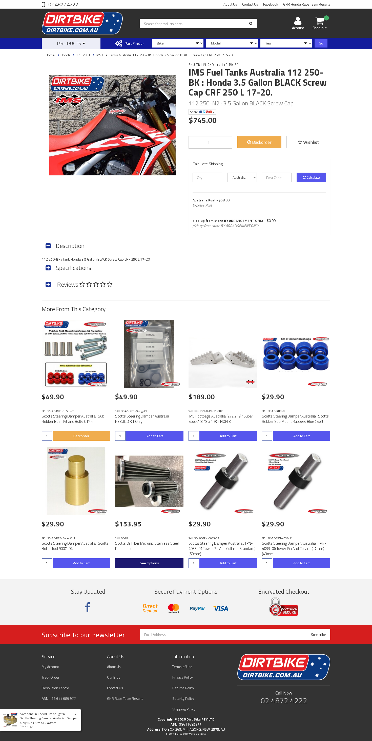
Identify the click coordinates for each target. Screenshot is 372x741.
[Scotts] (98, 384)
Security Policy (183, 698)
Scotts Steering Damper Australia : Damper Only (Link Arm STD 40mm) (49, 720)
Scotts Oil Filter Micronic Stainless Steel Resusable (147, 545)
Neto (203, 734)
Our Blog (113, 677)
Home (50, 55)
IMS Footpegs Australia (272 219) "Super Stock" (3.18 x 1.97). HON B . (221, 418)
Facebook (270, 4)
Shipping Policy (183, 709)
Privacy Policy (182, 677)
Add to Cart (155, 435)
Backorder (261, 142)
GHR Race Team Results (125, 698)
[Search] (251, 23)
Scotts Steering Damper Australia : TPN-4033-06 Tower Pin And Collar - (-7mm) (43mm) (294, 548)
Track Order (50, 677)
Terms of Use (182, 666)
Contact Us (250, 4)
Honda (65, 55)
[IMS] (250, 382)
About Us (230, 4)
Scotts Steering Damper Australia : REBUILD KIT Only (143, 418)
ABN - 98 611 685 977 (59, 698)
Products (69, 43)
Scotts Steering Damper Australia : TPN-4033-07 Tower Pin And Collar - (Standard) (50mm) (222, 548)
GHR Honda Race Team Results (306, 4)
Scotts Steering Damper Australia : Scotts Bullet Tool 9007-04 (75, 545)
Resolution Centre (55, 687)
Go (321, 43)
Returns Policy (183, 687)
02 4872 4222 (62, 4)
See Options (149, 563)
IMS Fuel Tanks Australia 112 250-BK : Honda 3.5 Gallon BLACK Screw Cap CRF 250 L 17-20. (164, 55)
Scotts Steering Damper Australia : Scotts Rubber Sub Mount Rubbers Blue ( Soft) (295, 418)
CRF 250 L (83, 55)
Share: (194, 111)
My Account (50, 666)
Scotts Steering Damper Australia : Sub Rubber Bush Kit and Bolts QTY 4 (73, 418)
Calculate (313, 177)
